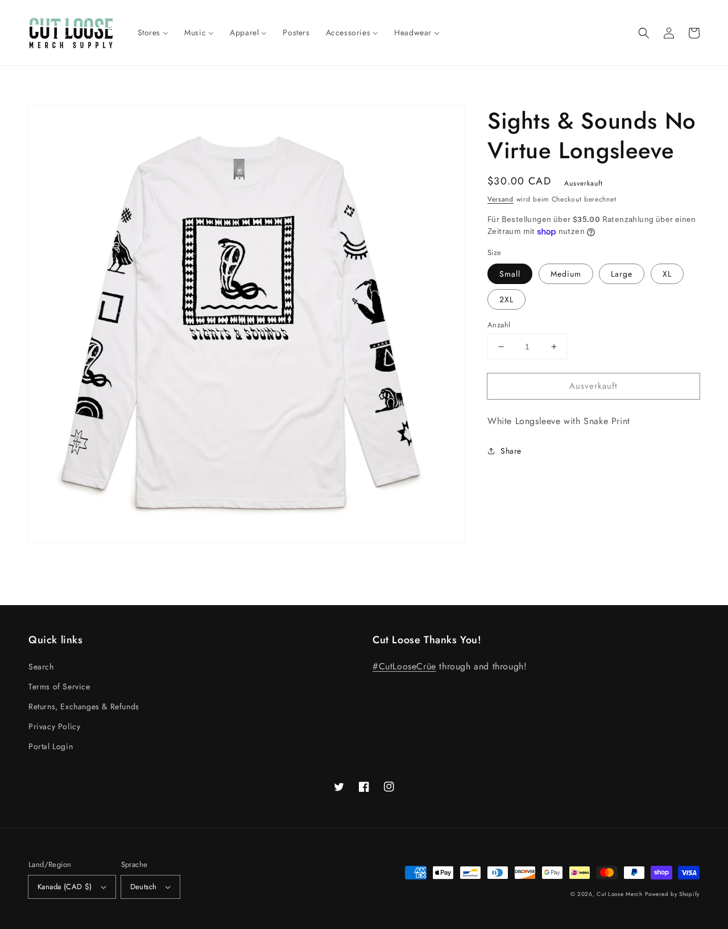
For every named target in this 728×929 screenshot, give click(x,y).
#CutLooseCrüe (404, 666)
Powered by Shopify (672, 894)
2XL (506, 299)
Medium (566, 273)
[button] (643, 33)
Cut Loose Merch (620, 894)
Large (621, 273)
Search (41, 666)
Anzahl (498, 324)
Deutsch (143, 886)
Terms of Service (59, 686)
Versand (500, 199)
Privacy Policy (54, 726)
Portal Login (50, 746)
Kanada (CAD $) (65, 886)
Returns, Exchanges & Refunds (83, 706)
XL (667, 273)
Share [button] (511, 451)
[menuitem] (153, 32)
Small (509, 273)
